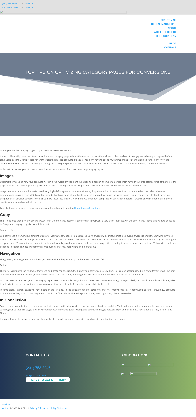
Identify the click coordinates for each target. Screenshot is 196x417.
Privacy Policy (37, 408)
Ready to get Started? (48, 379)
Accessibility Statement (55, 408)
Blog (172, 43)
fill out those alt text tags (86, 208)
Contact (170, 47)
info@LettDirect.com (12, 7)
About (172, 28)
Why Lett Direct (165, 32)
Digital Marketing (163, 24)
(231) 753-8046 (9, 3)
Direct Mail (168, 20)
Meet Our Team (166, 36)
